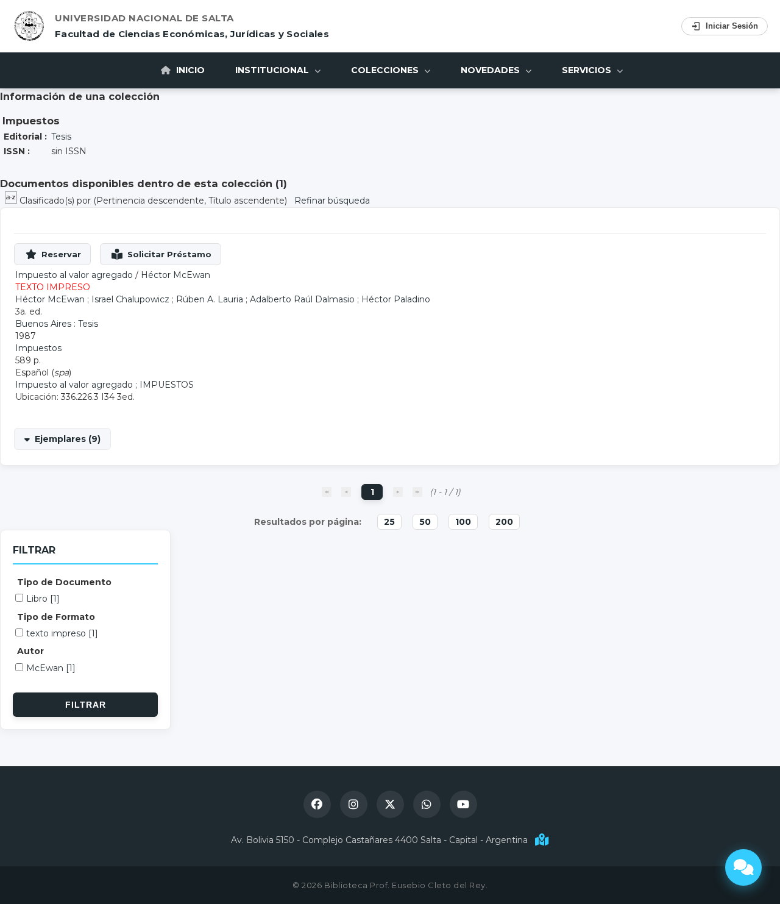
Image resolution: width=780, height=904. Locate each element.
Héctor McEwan (175, 274)
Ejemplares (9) (68, 438)
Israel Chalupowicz (130, 299)
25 (389, 521)
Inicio (189, 70)
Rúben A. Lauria (209, 299)
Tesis (61, 136)
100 (463, 521)
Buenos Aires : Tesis (56, 323)
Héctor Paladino (395, 299)
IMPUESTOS (167, 384)
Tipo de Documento (64, 582)
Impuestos (38, 348)
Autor (30, 651)
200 (504, 521)
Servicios (588, 70)
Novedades (491, 70)
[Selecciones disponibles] (12, 200)
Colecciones (386, 70)
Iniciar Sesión (732, 25)
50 (425, 521)
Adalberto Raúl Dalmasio (302, 299)
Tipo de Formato (56, 616)
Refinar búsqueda (332, 200)
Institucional (273, 70)
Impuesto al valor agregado (74, 384)
